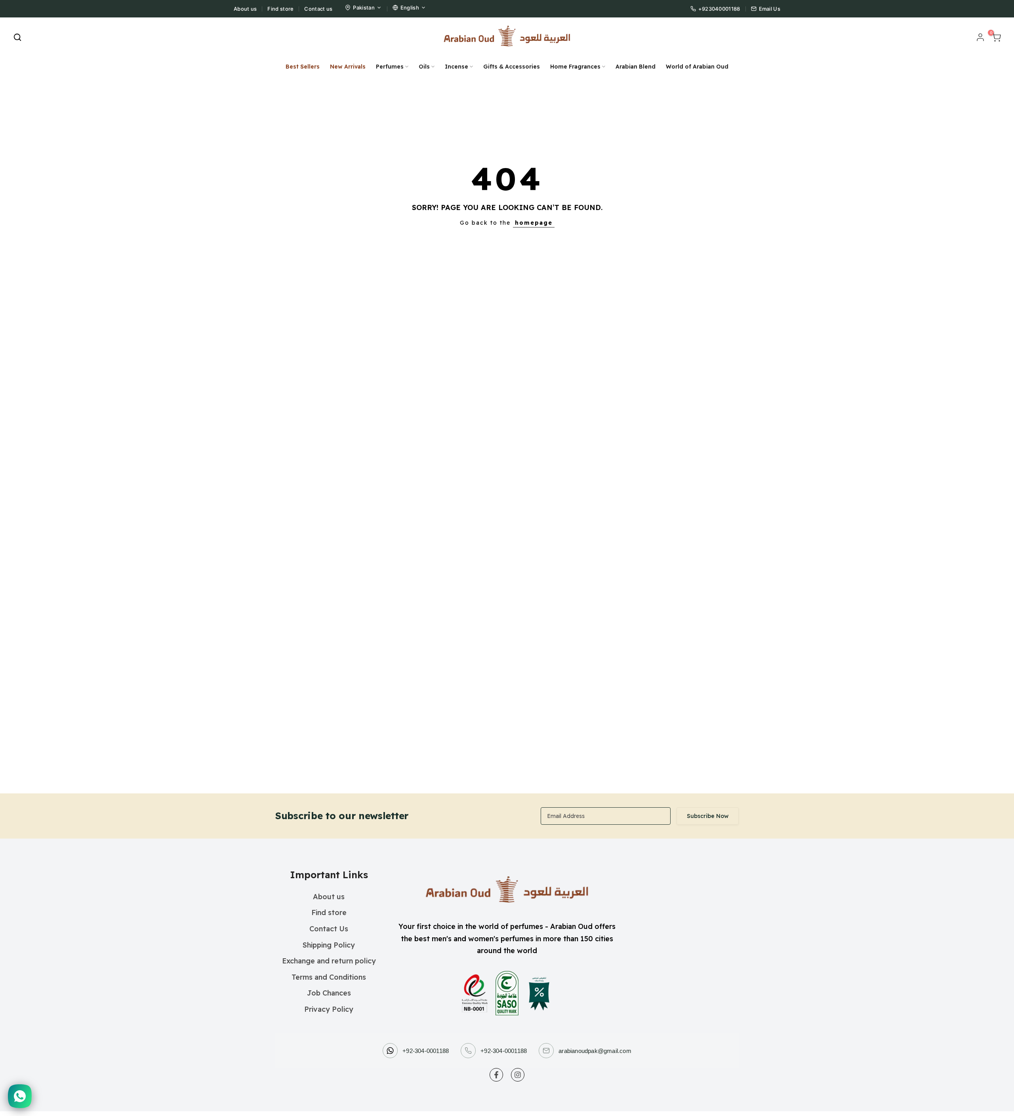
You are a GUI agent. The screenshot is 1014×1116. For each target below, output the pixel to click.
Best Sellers (303, 66)
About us (245, 9)
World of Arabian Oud (697, 66)
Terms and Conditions (329, 977)
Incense (456, 66)
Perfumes (390, 66)
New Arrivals (348, 66)
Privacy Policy (328, 1009)
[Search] (17, 37)
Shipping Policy (329, 945)
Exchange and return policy (329, 960)
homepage (534, 222)
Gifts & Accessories (511, 66)
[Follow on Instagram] (517, 1075)
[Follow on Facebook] (496, 1075)
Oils (424, 66)
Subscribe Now (707, 816)
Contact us (318, 9)
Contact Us (328, 928)
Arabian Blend (636, 66)
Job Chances (329, 993)
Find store (280, 9)
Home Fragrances (575, 66)
